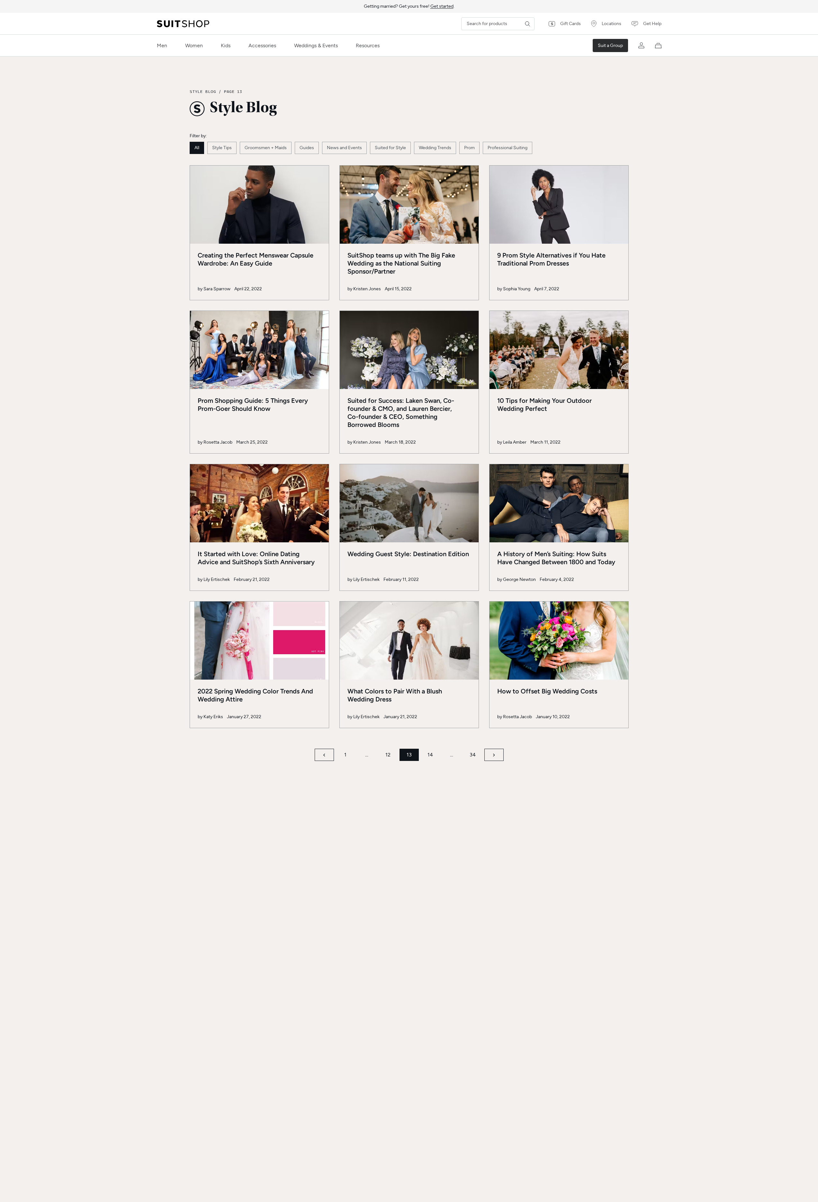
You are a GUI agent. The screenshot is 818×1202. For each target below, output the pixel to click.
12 (388, 755)
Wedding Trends (435, 147)
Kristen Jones (367, 289)
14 (430, 755)
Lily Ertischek (216, 579)
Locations (611, 23)
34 (473, 755)
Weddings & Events (316, 45)
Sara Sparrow (216, 289)
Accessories (262, 45)
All (196, 147)
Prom (469, 147)
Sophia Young (516, 289)
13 (409, 755)
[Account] (641, 46)
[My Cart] (658, 46)
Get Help (652, 23)
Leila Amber (514, 442)
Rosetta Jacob (217, 442)
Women (194, 45)
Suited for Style (390, 147)
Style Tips (222, 147)
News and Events (344, 147)
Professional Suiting (507, 147)
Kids (225, 45)
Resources (368, 45)
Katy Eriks (213, 716)
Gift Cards (570, 23)
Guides (307, 147)
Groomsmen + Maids (266, 147)
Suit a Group (610, 45)
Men (162, 45)
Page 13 (233, 91)
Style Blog (203, 91)
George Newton (519, 579)
